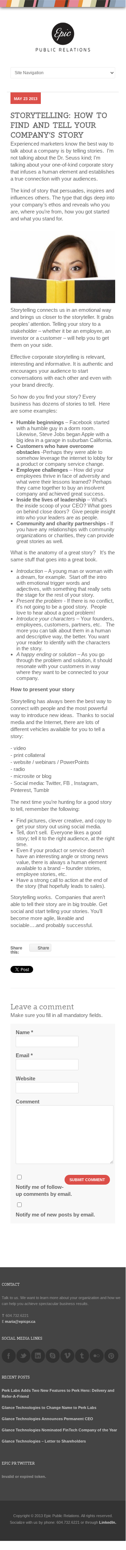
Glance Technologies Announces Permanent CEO (47, 1419)
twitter (23, 1356)
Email (24, 1055)
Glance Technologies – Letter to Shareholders (44, 1441)
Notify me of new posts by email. (55, 1215)
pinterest (111, 1356)
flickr (97, 1356)
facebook (9, 1356)
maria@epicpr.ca (20, 1321)
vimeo (67, 1356)
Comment (27, 1101)
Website (25, 1078)
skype (53, 1356)
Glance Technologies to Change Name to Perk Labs (49, 1407)
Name (24, 1032)
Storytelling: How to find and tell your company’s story (58, 125)
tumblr (82, 1356)
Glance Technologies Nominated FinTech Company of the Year (59, 1430)
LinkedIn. (107, 1522)
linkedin (38, 1356)
